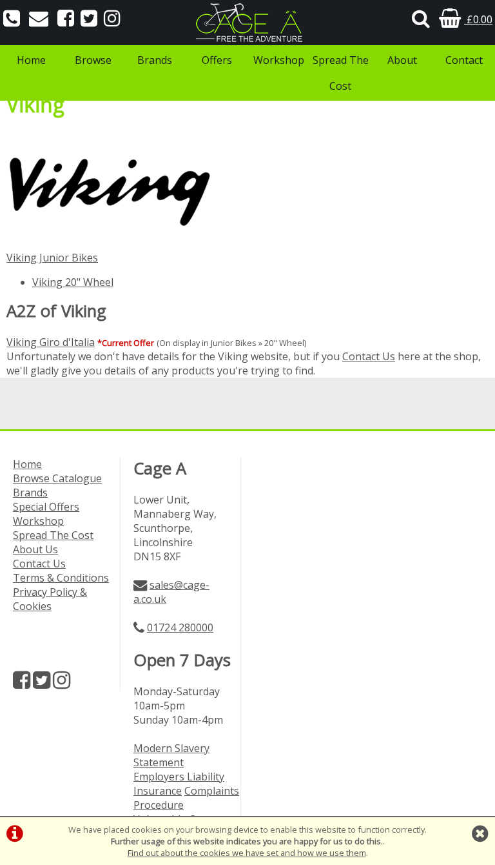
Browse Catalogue (57, 478)
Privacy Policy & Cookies (50, 599)
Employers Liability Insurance (178, 783)
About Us (35, 549)
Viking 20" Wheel (72, 282)
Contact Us (368, 356)
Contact (464, 60)
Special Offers (46, 507)
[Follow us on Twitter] (89, 19)
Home (31, 60)
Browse (93, 60)
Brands (154, 60)
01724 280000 (180, 627)
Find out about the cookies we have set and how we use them (247, 853)
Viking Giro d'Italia (50, 342)
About (402, 60)
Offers (217, 60)
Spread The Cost (341, 73)
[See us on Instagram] (112, 19)
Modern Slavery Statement (171, 755)
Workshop (278, 60)
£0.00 (478, 19)
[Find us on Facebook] (65, 19)
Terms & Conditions (61, 578)
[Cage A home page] (247, 22)
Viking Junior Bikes (52, 257)
